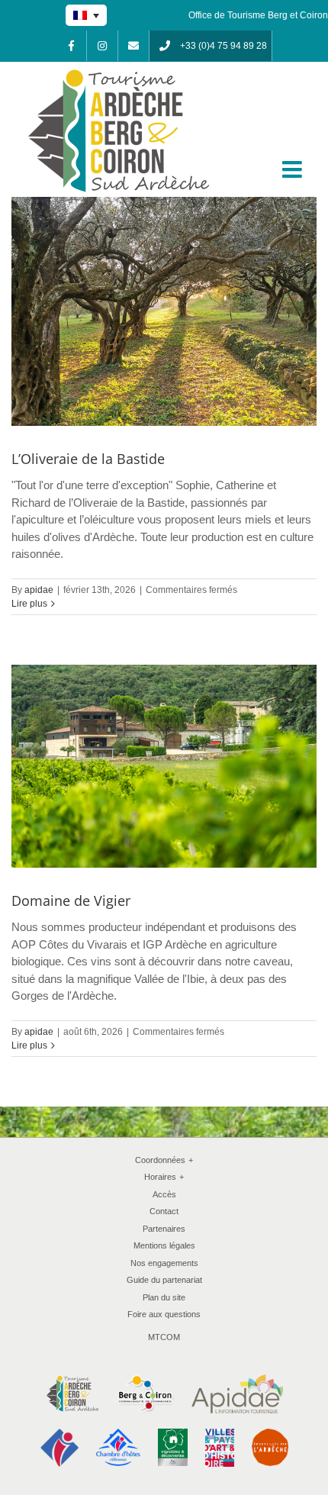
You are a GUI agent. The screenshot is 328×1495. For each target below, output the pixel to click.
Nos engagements (164, 1263)
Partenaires (164, 1228)
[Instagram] (102, 46)
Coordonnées (164, 1160)
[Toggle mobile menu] (293, 169)
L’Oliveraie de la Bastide (88, 458)
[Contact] (133, 46)
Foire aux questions (164, 1314)
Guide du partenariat (164, 1279)
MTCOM (164, 1337)
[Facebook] (71, 46)
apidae (38, 590)
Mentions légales (164, 1245)
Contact (164, 1211)
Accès (164, 1194)
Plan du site (164, 1297)
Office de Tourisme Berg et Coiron (258, 15)
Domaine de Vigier (70, 900)
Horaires (164, 1176)
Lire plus (29, 603)
